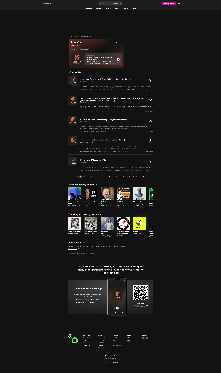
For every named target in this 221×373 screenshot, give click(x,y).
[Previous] (145, 184)
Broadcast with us (88, 345)
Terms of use (101, 337)
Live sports (108, 8)
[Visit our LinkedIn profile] (143, 338)
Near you (117, 8)
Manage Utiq (101, 345)
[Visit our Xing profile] (147, 338)
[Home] (71, 36)
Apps (114, 340)
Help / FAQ (115, 342)
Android (129, 342)
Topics (134, 8)
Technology (91, 253)
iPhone (129, 337)
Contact (115, 337)
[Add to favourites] (117, 42)
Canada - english (111, 355)
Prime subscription (118, 345)
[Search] (121, 3)
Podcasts (98, 8)
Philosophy (74, 49)
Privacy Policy (101, 340)
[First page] (74, 176)
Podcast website (72, 249)
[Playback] (118, 59)
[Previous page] (77, 176)
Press (84, 340)
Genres (126, 8)
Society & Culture (84, 49)
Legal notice (101, 342)
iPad (128, 340)
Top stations (88, 8)
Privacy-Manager (102, 347)
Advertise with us (87, 342)
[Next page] (143, 176)
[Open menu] (179, 3)
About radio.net (87, 337)
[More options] (121, 42)
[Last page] (147, 176)
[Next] (150, 184)
